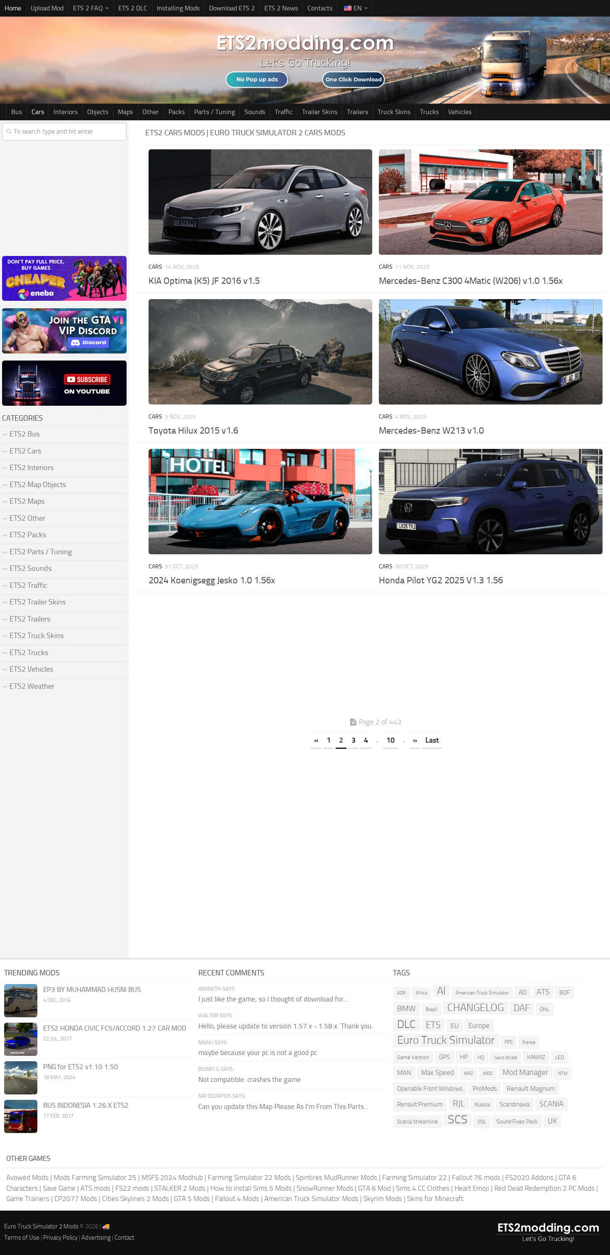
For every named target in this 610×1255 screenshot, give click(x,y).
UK (552, 1121)
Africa (421, 993)
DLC (406, 1024)
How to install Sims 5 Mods (251, 1188)
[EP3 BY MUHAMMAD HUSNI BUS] (20, 1000)
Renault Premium (420, 1104)
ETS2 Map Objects (38, 484)
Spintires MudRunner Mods (336, 1177)
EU (455, 1026)
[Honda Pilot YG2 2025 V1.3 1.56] (490, 501)
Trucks (429, 112)
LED (559, 1057)
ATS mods (95, 1188)
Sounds (254, 112)
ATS (543, 992)
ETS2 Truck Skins (36, 635)
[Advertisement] (375, 657)
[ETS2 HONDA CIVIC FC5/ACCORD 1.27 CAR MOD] (20, 1039)
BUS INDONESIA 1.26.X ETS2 (86, 1105)
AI (441, 991)
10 (390, 740)
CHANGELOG (475, 1008)
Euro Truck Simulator (446, 1040)
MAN (404, 1073)
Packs (176, 112)
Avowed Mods (27, 1177)
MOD (488, 1073)
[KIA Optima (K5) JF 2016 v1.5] (260, 202)
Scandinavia (514, 1104)
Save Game (59, 1188)
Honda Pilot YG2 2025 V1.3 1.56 (441, 580)
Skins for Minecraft (435, 1198)
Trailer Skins (319, 112)
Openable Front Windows (430, 1088)
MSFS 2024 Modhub (172, 1177)
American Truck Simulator (482, 993)
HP (464, 1057)
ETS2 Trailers (30, 619)
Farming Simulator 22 (414, 1177)
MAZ (468, 1073)
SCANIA (551, 1104)
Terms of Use (21, 1237)
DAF (522, 1008)
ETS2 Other (27, 518)
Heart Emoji (471, 1188)
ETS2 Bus (24, 434)
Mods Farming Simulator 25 (95, 1177)
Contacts (319, 8)
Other (150, 112)
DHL (544, 1009)
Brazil (431, 1009)
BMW (406, 1008)
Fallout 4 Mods (237, 1198)
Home (13, 8)
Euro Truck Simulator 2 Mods (41, 1226)
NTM (562, 1073)
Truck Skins (394, 112)
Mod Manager (525, 1072)
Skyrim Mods (383, 1198)
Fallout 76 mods (476, 1177)
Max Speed (437, 1072)
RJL (459, 1103)
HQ (481, 1057)
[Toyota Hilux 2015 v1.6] (260, 352)
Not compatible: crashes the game (249, 1079)
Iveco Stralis (505, 1057)
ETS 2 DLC (132, 8)
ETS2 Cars (25, 451)
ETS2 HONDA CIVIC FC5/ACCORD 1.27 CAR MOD (114, 1028)
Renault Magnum (531, 1088)
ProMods (485, 1088)
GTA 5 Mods (192, 1198)
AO (523, 992)
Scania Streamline (417, 1122)
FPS (508, 1042)
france (528, 1042)
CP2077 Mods (75, 1198)
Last (432, 740)
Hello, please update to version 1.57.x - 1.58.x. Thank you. (285, 1026)
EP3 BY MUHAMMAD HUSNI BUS (92, 989)
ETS (433, 1025)
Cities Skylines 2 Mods (135, 1198)
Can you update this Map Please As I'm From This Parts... (283, 1106)
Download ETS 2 (232, 8)
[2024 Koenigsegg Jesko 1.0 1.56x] (260, 501)
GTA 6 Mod (374, 1188)
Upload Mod (47, 8)
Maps (125, 112)
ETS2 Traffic (28, 585)
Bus (16, 112)
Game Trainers (27, 1198)
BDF (564, 992)
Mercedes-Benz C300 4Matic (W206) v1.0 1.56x (471, 280)
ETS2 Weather (32, 686)
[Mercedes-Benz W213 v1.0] (490, 352)
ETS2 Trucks (29, 652)
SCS (458, 1119)
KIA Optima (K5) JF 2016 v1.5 (204, 280)
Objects (97, 112)
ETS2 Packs (28, 534)
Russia (482, 1104)
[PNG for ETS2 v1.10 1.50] (20, 1077)
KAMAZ (536, 1057)
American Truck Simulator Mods (311, 1198)
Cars (38, 112)
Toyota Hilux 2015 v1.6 (193, 430)
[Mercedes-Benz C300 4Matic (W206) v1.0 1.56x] (490, 202)
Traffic (284, 112)
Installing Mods (178, 8)
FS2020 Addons (529, 1177)
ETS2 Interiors (32, 467)
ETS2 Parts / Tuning (41, 551)
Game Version (413, 1057)
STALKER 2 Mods (179, 1188)
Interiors (66, 112)
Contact (124, 1237)
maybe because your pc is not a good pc (257, 1052)
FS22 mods (132, 1188)
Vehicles (459, 112)
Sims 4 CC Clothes (422, 1188)
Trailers (357, 112)
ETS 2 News (281, 8)
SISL (482, 1122)
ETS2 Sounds (30, 568)
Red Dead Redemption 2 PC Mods (544, 1188)
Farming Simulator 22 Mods (249, 1177)
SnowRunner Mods (325, 1188)
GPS (444, 1057)
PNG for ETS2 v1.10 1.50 (80, 1066)
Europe (479, 1025)
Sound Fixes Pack (517, 1121)
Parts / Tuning (214, 112)
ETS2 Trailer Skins (38, 602)
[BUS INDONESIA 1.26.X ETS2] (20, 1116)
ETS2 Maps (27, 501)
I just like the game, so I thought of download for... (273, 999)
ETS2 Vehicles (31, 669)
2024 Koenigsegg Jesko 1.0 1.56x (212, 580)
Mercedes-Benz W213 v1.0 (431, 430)
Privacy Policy (60, 1237)
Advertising (96, 1237)
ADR (401, 993)
